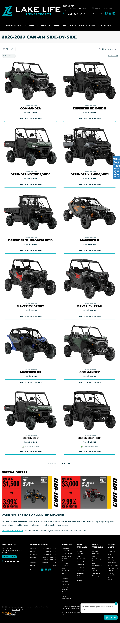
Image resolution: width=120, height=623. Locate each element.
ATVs (78, 556)
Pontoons (80, 567)
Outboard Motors (80, 577)
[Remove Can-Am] (13, 55)
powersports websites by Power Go (35, 607)
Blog (109, 554)
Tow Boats (80, 573)
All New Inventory (80, 552)
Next (70, 463)
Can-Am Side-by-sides (67, 557)
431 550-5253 (76, 14)
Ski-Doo (64, 573)
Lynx (63, 576)
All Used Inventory (95, 552)
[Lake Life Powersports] (31, 11)
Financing (46, 25)
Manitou (65, 579)
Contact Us (107, 25)
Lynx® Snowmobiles (66, 597)
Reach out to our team (12, 531)
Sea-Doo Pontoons (65, 569)
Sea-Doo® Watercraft (65, 588)
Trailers (79, 580)
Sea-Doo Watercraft (65, 564)
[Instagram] (110, 13)
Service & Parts (78, 25)
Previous (52, 463)
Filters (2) (10, 49)
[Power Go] (25, 613)
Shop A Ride (16, 610)
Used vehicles (30, 25)
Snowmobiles (81, 562)
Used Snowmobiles (96, 564)
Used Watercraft (96, 569)
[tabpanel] (43, 557)
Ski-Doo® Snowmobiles (66, 593)
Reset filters (113, 56)
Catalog (94, 25)
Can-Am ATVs (67, 553)
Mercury (65, 581)
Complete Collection (65, 549)
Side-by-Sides (81, 559)
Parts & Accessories (111, 574)
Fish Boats (80, 570)
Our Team (111, 557)
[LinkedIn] (113, 13)
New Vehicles (13, 25)
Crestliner (65, 561)
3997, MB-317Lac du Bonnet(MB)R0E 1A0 (74, 8)
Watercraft (80, 564)
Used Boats (96, 573)
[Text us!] (111, 617)
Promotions (61, 25)
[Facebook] (106, 13)
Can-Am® (65, 584)
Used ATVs (95, 556)
